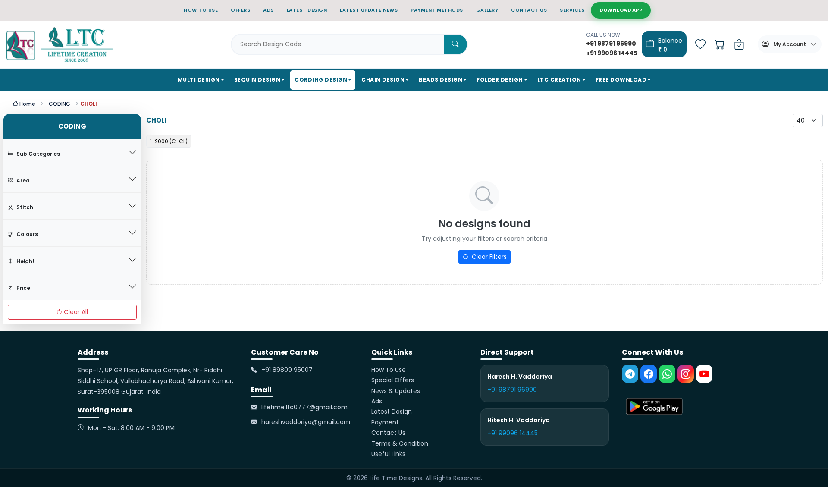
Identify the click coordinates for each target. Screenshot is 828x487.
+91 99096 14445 (512, 433)
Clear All (76, 312)
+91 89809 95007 (287, 369)
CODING (59, 103)
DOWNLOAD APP (620, 9)
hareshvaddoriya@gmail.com (305, 422)
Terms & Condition (399, 443)
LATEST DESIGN (307, 9)
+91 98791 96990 (512, 389)
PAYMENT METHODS (437, 9)
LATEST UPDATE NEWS (369, 9)
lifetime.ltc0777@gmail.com (304, 407)
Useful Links (388, 453)
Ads (376, 401)
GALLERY (487, 9)
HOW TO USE (201, 9)
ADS (268, 9)
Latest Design (391, 412)
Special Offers (392, 380)
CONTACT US (529, 9)
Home (26, 103)
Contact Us (388, 432)
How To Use (388, 369)
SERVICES (572, 9)
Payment (385, 422)
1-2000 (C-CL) (169, 141)
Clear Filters (488, 256)
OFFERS (240, 9)
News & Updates (395, 390)
